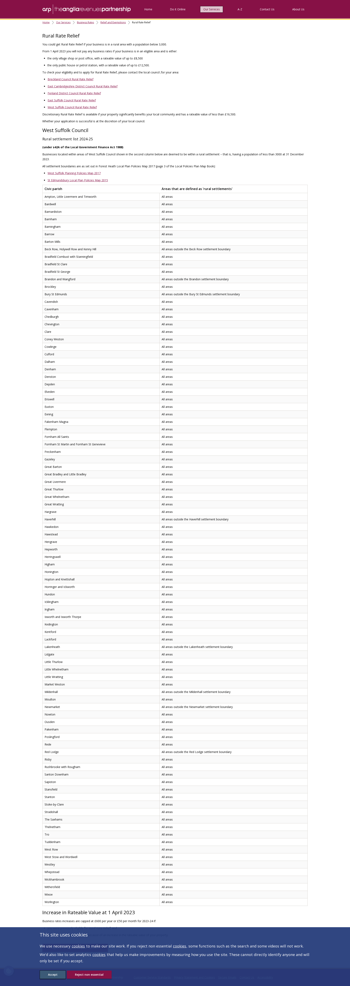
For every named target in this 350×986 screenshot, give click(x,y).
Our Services (211, 9)
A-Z (240, 9)
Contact (267, 9)
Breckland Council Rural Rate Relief (70, 79)
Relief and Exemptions (113, 22)
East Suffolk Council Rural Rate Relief (72, 100)
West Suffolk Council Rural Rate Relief (72, 107)
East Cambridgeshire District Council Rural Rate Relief (82, 86)
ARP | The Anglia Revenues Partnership (86, 9)
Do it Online (178, 9)
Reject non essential (89, 974)
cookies (78, 946)
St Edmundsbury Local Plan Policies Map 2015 (78, 180)
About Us (298, 9)
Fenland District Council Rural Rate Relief (74, 93)
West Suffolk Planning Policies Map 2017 (74, 173)
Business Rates (85, 22)
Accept (53, 974)
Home (148, 9)
